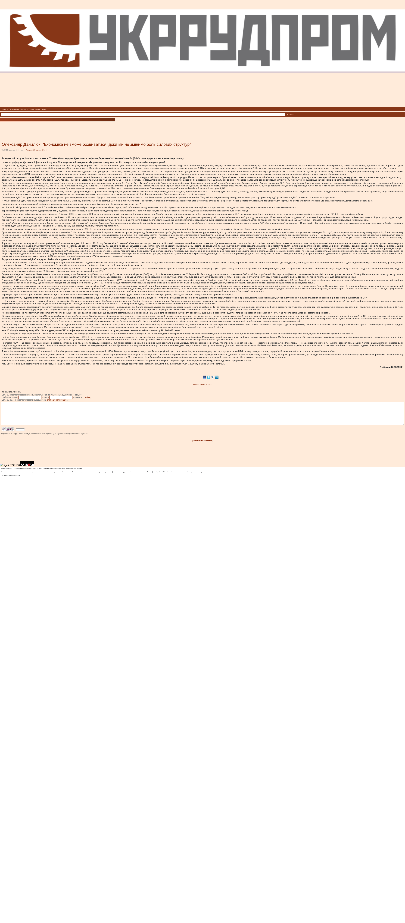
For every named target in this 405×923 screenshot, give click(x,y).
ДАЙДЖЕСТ (24, 109)
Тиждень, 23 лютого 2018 (36, 150)
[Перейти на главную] (202, 106)
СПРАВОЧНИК (35, 109)
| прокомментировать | (202, 440)
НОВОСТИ (4, 109)
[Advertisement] (38, 127)
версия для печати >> (202, 384)
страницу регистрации (57, 400)
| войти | (87, 397)
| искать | (289, 114)
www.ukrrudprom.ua (53, 472)
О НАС (44, 109)
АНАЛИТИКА (14, 109)
